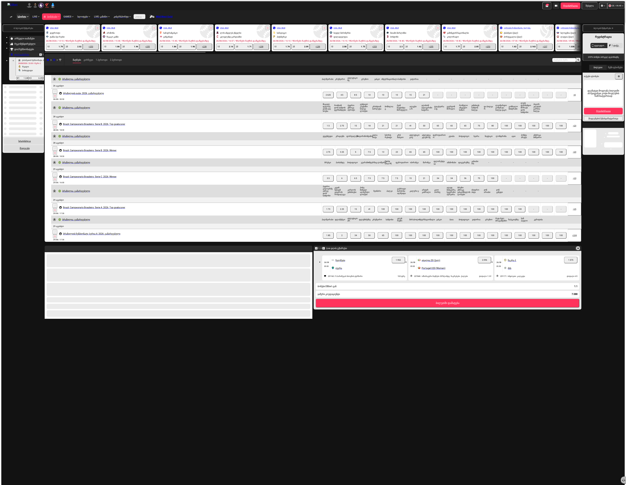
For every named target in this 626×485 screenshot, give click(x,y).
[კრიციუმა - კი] (341, 157)
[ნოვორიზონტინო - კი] (369, 157)
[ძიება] (578, 60)
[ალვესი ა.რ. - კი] (424, 131)
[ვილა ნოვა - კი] (383, 157)
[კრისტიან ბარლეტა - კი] (383, 131)
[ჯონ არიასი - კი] (506, 214)
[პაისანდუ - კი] (341, 183)
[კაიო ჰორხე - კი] (451, 214)
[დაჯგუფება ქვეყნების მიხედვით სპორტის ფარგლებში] (41, 101)
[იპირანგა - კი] (424, 183)
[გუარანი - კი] (369, 183)
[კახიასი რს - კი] (492, 183)
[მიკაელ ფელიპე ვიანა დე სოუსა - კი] (328, 131)
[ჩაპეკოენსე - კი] (533, 240)
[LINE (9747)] (48, 60)
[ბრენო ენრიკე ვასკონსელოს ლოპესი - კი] (478, 214)
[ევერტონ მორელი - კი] (465, 131)
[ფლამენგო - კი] (341, 240)
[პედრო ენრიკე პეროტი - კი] (355, 131)
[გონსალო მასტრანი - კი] (533, 131)
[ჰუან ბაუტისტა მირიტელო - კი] (410, 131)
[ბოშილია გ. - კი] (396, 131)
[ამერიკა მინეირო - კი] (561, 157)
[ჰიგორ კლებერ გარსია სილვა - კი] (561, 131)
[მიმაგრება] (54, 96)
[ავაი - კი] (533, 157)
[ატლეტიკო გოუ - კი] (424, 157)
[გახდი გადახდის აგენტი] (556, 5)
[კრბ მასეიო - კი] (410, 157)
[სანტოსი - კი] (410, 100)
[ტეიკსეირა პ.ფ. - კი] (451, 131)
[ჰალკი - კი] (396, 214)
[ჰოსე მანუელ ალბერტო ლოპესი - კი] (369, 214)
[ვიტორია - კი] (424, 100)
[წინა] (40, 54)
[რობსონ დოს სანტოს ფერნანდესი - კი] (341, 131)
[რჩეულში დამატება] (97, 28)
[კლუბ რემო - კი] (410, 240)
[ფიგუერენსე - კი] (478, 183)
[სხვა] (574, 72)
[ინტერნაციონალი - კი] (396, 100)
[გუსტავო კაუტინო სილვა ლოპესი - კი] (369, 131)
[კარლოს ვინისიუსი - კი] (355, 214)
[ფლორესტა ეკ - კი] (451, 183)
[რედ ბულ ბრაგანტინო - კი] (519, 240)
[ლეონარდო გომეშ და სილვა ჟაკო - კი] (519, 131)
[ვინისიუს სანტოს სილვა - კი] (492, 131)
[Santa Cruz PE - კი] (396, 183)
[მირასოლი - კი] (424, 240)
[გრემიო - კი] (369, 100)
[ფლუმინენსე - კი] (369, 240)
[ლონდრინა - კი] (519, 157)
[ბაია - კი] (465, 240)
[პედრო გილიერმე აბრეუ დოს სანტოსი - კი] (328, 214)
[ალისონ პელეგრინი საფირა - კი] (437, 131)
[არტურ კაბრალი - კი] (437, 214)
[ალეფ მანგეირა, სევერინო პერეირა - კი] (465, 214)
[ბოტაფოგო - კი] (478, 157)
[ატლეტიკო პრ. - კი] (355, 240)
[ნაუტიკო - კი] (506, 157)
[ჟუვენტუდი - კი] (328, 157)
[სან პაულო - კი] (547, 240)
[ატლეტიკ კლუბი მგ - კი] (437, 157)
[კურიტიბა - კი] (561, 240)
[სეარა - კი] (492, 157)
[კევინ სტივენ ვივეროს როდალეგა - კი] (341, 214)
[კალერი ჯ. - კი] (424, 214)
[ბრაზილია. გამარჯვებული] (60, 60)
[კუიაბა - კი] (465, 157)
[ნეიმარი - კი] (383, 214)
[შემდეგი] (323, 253)
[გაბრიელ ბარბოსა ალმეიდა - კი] (410, 214)
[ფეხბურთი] (54, 60)
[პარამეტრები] (603, 6)
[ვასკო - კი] (383, 100)
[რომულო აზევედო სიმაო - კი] (478, 131)
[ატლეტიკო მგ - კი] (355, 100)
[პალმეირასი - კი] (328, 100)
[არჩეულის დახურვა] (37, 101)
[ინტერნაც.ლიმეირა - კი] (383, 183)
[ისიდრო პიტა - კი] (492, 214)
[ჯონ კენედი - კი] (519, 214)
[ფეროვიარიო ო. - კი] (451, 157)
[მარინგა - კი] (437, 183)
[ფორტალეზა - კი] (355, 157)
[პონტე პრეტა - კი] (547, 157)
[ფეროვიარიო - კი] (410, 183)
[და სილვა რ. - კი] (506, 131)
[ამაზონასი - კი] (465, 183)
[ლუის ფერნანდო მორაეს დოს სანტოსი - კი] (547, 131)
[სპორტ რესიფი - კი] (396, 157)
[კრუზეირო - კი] (341, 100)
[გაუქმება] (578, 253)
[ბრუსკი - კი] (328, 183)
